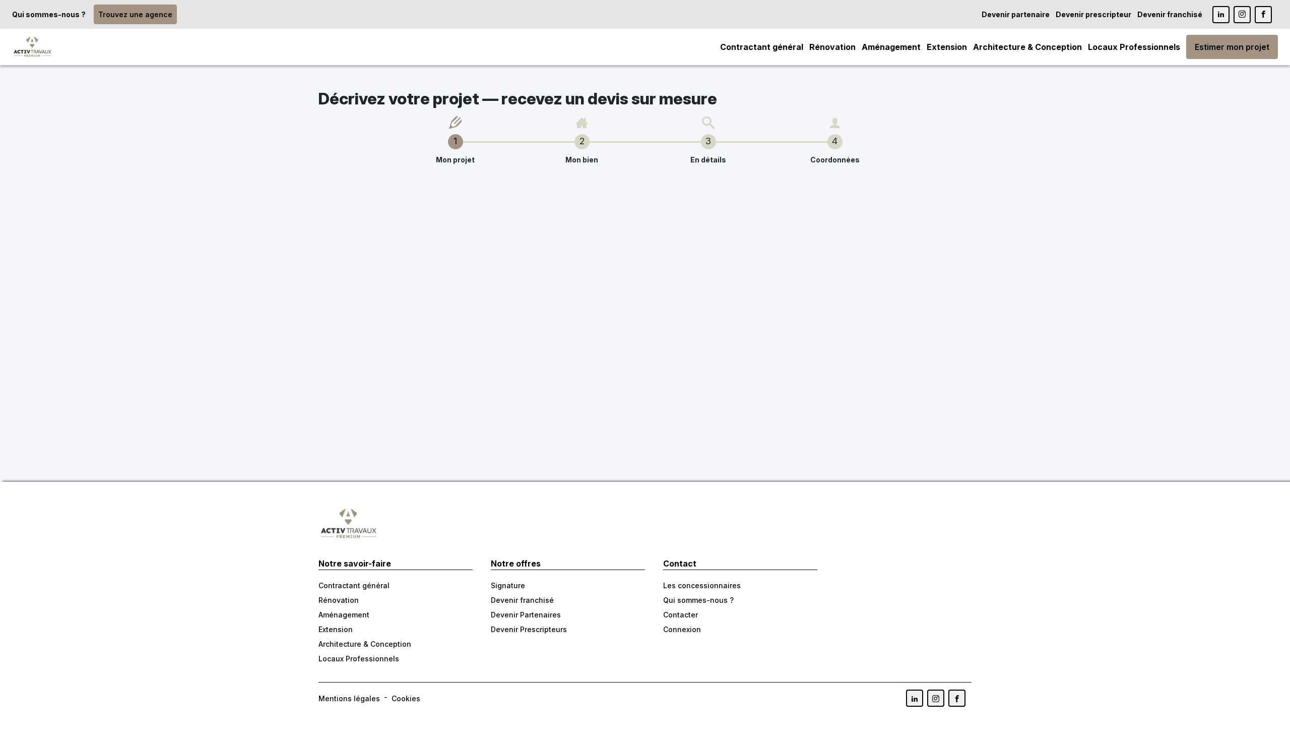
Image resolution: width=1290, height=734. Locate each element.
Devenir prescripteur (1093, 14)
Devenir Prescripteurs (529, 629)
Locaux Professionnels (1134, 47)
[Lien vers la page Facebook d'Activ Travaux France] (1263, 14)
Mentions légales (349, 698)
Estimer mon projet (1232, 47)
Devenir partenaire (1016, 14)
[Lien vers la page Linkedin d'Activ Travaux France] (1221, 14)
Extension (947, 47)
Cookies (406, 698)
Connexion (682, 629)
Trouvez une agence (135, 14)
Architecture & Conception (1027, 47)
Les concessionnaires (702, 585)
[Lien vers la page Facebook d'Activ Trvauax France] (956, 698)
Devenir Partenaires (526, 614)
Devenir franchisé (1169, 14)
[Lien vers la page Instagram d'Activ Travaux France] (1242, 14)
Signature (508, 585)
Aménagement (891, 47)
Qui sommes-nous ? (49, 14)
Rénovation (832, 47)
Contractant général (761, 47)
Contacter (680, 614)
